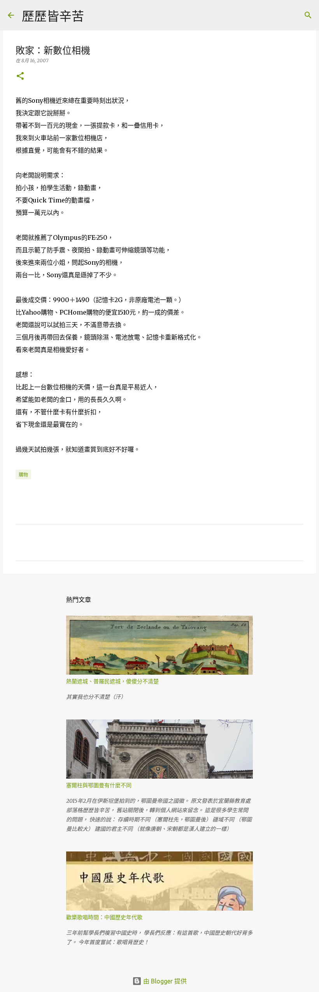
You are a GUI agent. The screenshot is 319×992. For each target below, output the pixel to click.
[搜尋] (95, 15)
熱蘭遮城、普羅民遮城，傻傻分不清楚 (112, 681)
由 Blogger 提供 (164, 981)
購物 (23, 474)
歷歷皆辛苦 (53, 16)
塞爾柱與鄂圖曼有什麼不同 (98, 785)
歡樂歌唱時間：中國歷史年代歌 (104, 917)
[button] (20, 76)
